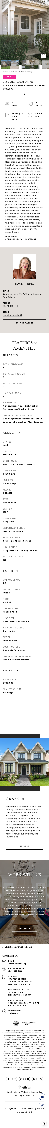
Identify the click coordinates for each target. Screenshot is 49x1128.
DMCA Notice (24, 1111)
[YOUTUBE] (27, 1079)
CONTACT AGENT (24, 323)
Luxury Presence (24, 1095)
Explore (24, 846)
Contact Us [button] (24, 928)
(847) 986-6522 (15, 971)
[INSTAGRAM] (14, 1079)
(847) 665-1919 (11, 306)
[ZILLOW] (40, 1079)
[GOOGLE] (34, 1079)
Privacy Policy (36, 1108)
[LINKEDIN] (21, 1079)
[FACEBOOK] (8, 1079)
